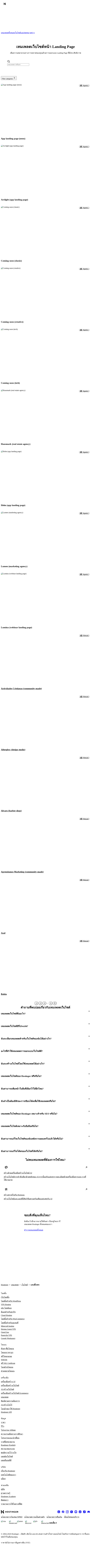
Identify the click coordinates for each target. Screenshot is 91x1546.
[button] (45, 1013)
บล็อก (3, 1479)
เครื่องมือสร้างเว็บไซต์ (10, 1385)
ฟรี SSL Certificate (8, 1363)
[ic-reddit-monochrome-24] (80, 1511)
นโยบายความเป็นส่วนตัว (34, 1517)
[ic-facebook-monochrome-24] (63, 1511)
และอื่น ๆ (53, 1523)
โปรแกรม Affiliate (8, 1430)
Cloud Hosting (6, 1315)
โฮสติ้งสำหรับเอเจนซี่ (9, 1323)
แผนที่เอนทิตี (6, 1460)
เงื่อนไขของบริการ (71, 1517)
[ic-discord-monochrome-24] (88, 1511)
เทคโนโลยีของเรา (8, 1475)
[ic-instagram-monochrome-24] (67, 1511)
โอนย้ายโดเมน (7, 1367)
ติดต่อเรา (4, 1500)
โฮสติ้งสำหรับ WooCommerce (13, 1319)
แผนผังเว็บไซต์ (7, 1456)
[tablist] (45, 32)
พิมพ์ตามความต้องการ (10, 1401)
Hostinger (4, 1285)
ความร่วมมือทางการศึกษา (12, 1434)
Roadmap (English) (8, 1445)
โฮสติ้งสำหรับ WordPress (11, 1301)
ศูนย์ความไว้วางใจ (8, 1453)
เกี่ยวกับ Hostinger (8, 1471)
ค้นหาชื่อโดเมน (7, 1349)
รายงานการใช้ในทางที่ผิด (11, 1504)
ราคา (3, 1422)
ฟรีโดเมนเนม (6, 1356)
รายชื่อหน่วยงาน (8, 1442)
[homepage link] (5, 4)
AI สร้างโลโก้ (6, 1405)
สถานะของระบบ (8, 1449)
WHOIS (4, 1360)
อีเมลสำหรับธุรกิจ (8, 1312)
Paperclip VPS (6, 1335)
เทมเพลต (15, 1285)
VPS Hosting (6, 1305)
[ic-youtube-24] (75, 1511)
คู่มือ (3, 1489)
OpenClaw (5, 1332)
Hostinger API (6, 1412)
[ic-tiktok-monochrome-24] (84, 1511)
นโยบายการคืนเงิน (54, 1517)
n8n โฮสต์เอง (6, 1308)
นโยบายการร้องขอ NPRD (11, 1517)
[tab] (7, 33)
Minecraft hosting (7, 1326)
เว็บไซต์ (24, 1285)
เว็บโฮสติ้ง (5, 1297)
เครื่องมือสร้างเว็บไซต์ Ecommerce (14, 1393)
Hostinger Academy (8, 1496)
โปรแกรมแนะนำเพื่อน (10, 1438)
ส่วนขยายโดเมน (7, 1371)
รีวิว (2, 1426)
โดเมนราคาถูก (7, 1352)
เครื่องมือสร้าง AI (8, 1382)
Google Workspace (8, 1338)
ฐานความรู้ (5, 1493)
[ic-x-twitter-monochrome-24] (71, 1511)
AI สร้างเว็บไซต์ (7, 1389)
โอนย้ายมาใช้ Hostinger (10, 1409)
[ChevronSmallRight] (55, 1003)
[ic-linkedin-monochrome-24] (58, 1511)
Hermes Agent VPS (8, 1329)
